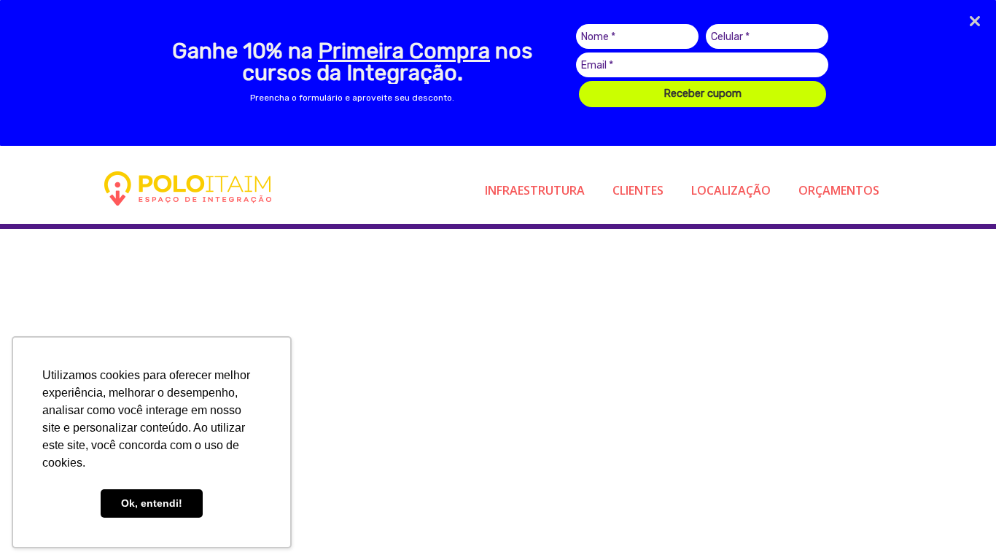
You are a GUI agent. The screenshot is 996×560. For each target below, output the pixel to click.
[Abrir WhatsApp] (959, 523)
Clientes (638, 190)
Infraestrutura (535, 190)
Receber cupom (703, 93)
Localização (731, 190)
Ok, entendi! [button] (151, 503)
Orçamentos (838, 190)
